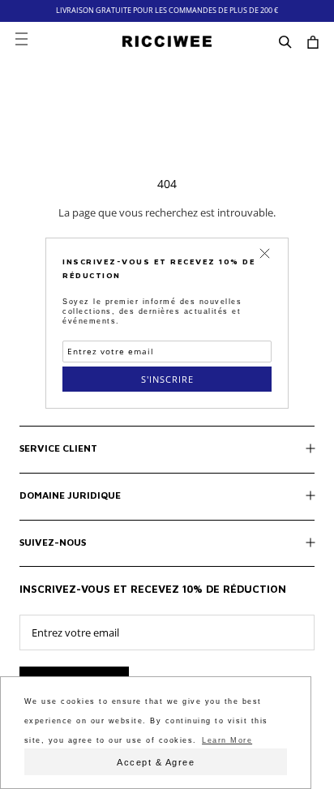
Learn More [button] (227, 740)
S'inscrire (167, 379)
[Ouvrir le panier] (312, 41)
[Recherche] (285, 41)
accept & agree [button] (156, 762)
